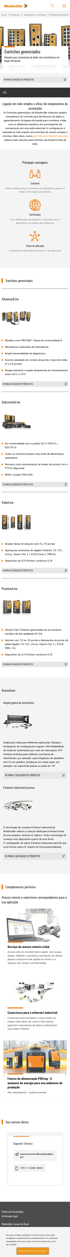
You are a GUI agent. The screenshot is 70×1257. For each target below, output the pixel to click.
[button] (35, 79)
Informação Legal (10, 1216)
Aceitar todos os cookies (33, 1251)
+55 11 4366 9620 (31, 1168)
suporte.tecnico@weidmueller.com (37, 1155)
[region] (35, 1242)
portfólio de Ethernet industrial (50, 136)
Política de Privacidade (12, 1211)
